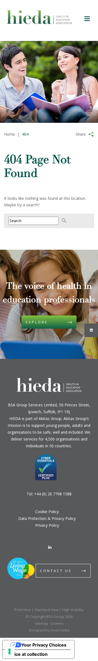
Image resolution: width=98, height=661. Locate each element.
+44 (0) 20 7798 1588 (53, 493)
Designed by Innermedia (49, 630)
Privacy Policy (47, 525)
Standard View (46, 609)
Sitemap (41, 623)
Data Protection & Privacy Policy (47, 518)
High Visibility (73, 609)
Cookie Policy (47, 511)
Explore (37, 322)
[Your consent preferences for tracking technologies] (9, 651)
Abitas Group (50, 418)
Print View (22, 609)
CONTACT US (56, 570)
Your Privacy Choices (43, 645)
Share (81, 134)
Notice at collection (27, 654)
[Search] (64, 220)
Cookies (57, 623)
